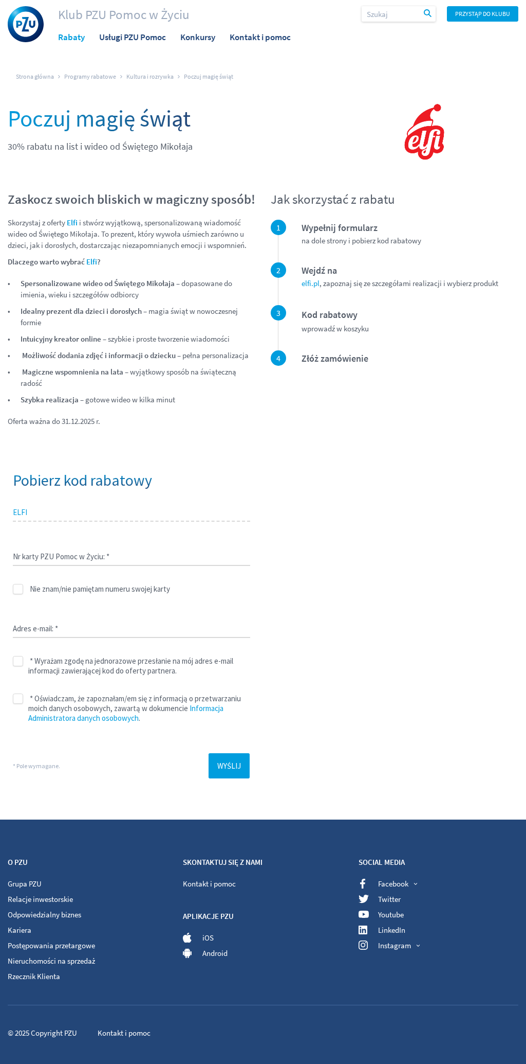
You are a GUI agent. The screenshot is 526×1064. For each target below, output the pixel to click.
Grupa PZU (25, 884)
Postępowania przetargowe (51, 945)
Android (215, 953)
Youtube (391, 914)
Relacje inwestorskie (40, 899)
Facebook (393, 884)
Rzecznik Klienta (34, 976)
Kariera (19, 930)
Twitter (389, 899)
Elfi (91, 262)
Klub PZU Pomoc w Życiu (124, 14)
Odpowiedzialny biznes (44, 914)
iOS (208, 938)
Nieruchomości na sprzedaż (51, 961)
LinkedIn (391, 930)
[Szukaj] (428, 14)
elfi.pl (311, 283)
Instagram (394, 945)
